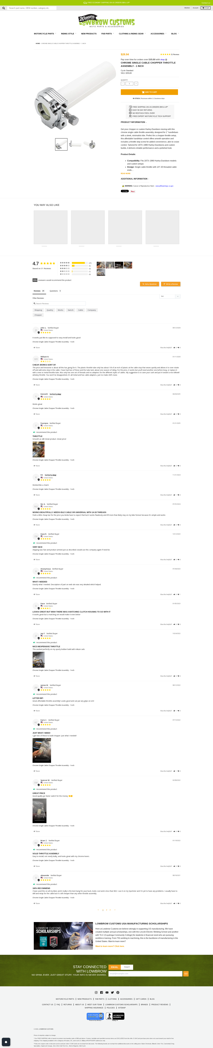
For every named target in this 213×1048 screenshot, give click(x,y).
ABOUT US (79, 1005)
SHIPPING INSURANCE (94, 1008)
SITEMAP (122, 1008)
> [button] (114, 910)
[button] (175, 348)
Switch (70, 310)
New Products (89, 34)
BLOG (152, 999)
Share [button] (38, 348)
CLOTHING (112, 999)
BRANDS (144, 1005)
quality (50, 310)
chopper (38, 315)
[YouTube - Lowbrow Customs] (107, 992)
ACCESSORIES (126, 999)
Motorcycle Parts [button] (44, 34)
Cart (207, 8)
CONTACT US (47, 1005)
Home (38, 43)
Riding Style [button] (68, 34)
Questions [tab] (54, 291)
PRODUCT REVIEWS (159, 1005)
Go (185, 974)
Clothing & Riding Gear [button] (131, 34)
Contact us (206, 3)
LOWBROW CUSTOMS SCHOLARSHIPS (121, 1005)
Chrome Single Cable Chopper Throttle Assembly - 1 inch (53, 342)
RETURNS (67, 1005)
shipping (38, 310)
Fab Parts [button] (106, 34)
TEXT (127, 967)
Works (60, 310)
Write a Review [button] (172, 284)
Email (114, 967)
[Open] (6, 1042)
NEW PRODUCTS (85, 999)
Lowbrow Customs (46, 1029)
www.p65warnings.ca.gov (164, 186)
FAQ (58, 1005)
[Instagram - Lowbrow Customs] (96, 992)
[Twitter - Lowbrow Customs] (112, 992)
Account (195, 8)
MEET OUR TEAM (94, 1005)
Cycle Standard (127, 70)
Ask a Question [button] (151, 284)
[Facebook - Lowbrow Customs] (101, 992)
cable (80, 310)
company (92, 310)
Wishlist (187, 8)
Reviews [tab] (37, 291)
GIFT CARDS (141, 999)
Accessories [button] (158, 34)
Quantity (124, 80)
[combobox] (31, 8)
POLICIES (111, 1008)
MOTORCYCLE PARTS (65, 999)
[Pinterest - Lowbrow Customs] (117, 992)
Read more (126, 173)
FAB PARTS (99, 999)
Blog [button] (174, 34)
